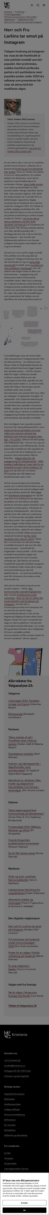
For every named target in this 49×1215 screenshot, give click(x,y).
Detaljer (24, 1203)
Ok (24, 1210)
